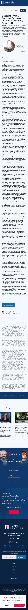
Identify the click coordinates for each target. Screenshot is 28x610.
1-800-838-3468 (14, 538)
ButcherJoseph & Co (7, 590)
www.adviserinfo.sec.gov (8, 330)
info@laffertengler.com (14, 542)
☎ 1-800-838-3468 (14, 507)
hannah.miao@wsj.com (18, 299)
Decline (7, 605)
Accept (19, 605)
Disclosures (14, 594)
